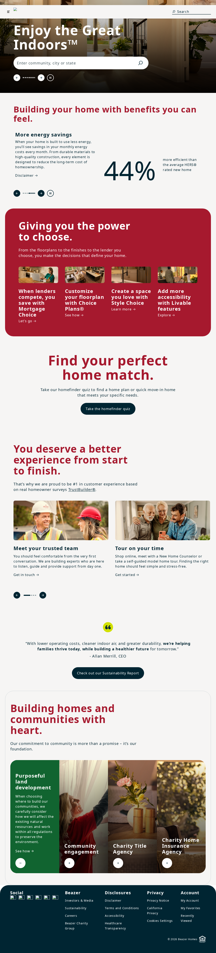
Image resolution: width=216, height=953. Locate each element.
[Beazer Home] (23, 12)
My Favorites (190, 908)
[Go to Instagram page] (21, 898)
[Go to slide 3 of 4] (27, 77)
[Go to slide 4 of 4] (31, 77)
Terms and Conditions (122, 908)
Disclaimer (113, 900)
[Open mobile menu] (8, 11)
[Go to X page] (38, 898)
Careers (71, 916)
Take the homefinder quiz (108, 408)
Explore (164, 315)
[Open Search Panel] (174, 11)
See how (72, 315)
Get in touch (24, 574)
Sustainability (75, 908)
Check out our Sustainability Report (108, 673)
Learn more (121, 309)
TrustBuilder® (82, 489)
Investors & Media (79, 900)
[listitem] (61, 542)
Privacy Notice (158, 900)
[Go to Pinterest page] (55, 898)
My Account (190, 900)
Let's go (25, 321)
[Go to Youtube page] (47, 898)
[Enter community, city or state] (140, 63)
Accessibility (114, 916)
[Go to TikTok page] (30, 898)
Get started (125, 574)
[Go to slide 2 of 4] (25, 77)
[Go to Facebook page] (13, 898)
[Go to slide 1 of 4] (23, 77)
